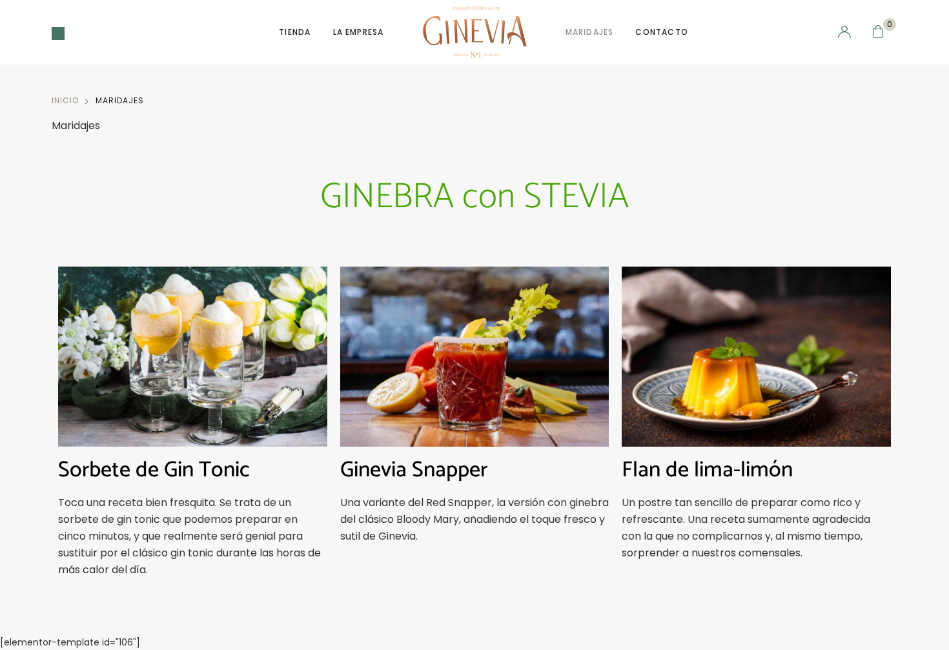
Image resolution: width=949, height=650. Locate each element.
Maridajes (590, 31)
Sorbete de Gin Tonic (154, 470)
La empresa (358, 31)
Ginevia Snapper (413, 470)
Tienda (295, 31)
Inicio (65, 100)
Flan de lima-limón (707, 470)
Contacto (661, 31)
